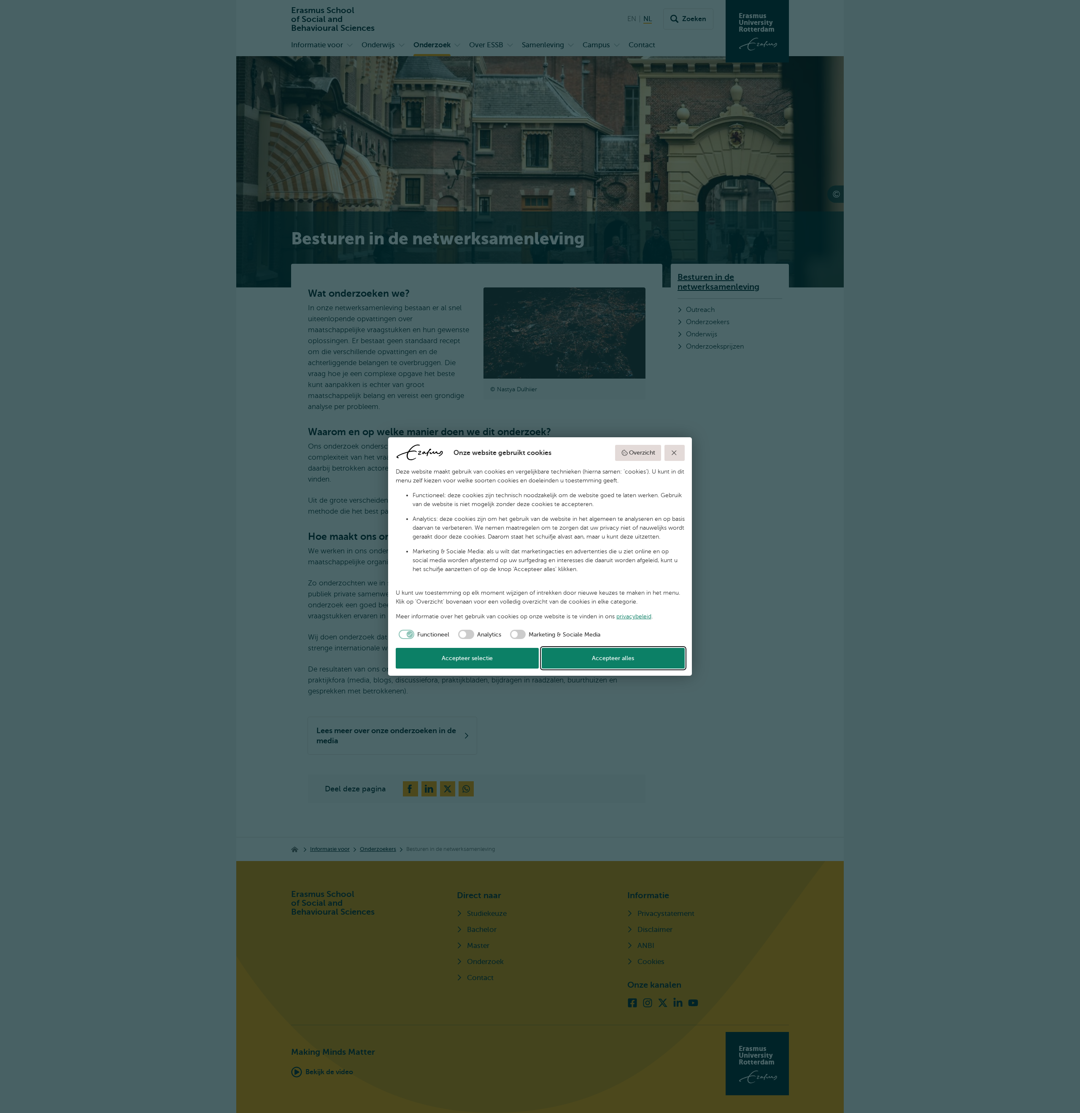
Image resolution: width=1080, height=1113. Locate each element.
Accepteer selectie (467, 658)
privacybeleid (633, 616)
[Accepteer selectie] (674, 453)
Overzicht (642, 453)
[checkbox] (423, 634)
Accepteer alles (613, 658)
